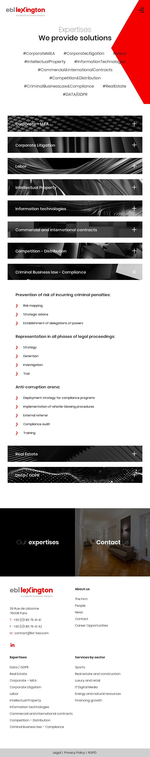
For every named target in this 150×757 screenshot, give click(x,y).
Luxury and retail (87, 680)
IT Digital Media (86, 687)
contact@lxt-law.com (31, 633)
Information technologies (29, 707)
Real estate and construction (98, 674)
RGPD (92, 752)
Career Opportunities (91, 625)
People (80, 605)
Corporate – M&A (23, 680)
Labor (14, 693)
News (79, 612)
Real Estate (18, 674)
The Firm (81, 599)
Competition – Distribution (30, 720)
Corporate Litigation (25, 687)
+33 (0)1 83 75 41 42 (27, 626)
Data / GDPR (19, 667)
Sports (80, 667)
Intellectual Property (25, 700)
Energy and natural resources (98, 693)
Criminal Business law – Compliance (37, 727)
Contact (81, 619)
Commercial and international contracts (41, 713)
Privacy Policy (74, 752)
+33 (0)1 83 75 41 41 (27, 620)
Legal (57, 752)
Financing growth (88, 700)
